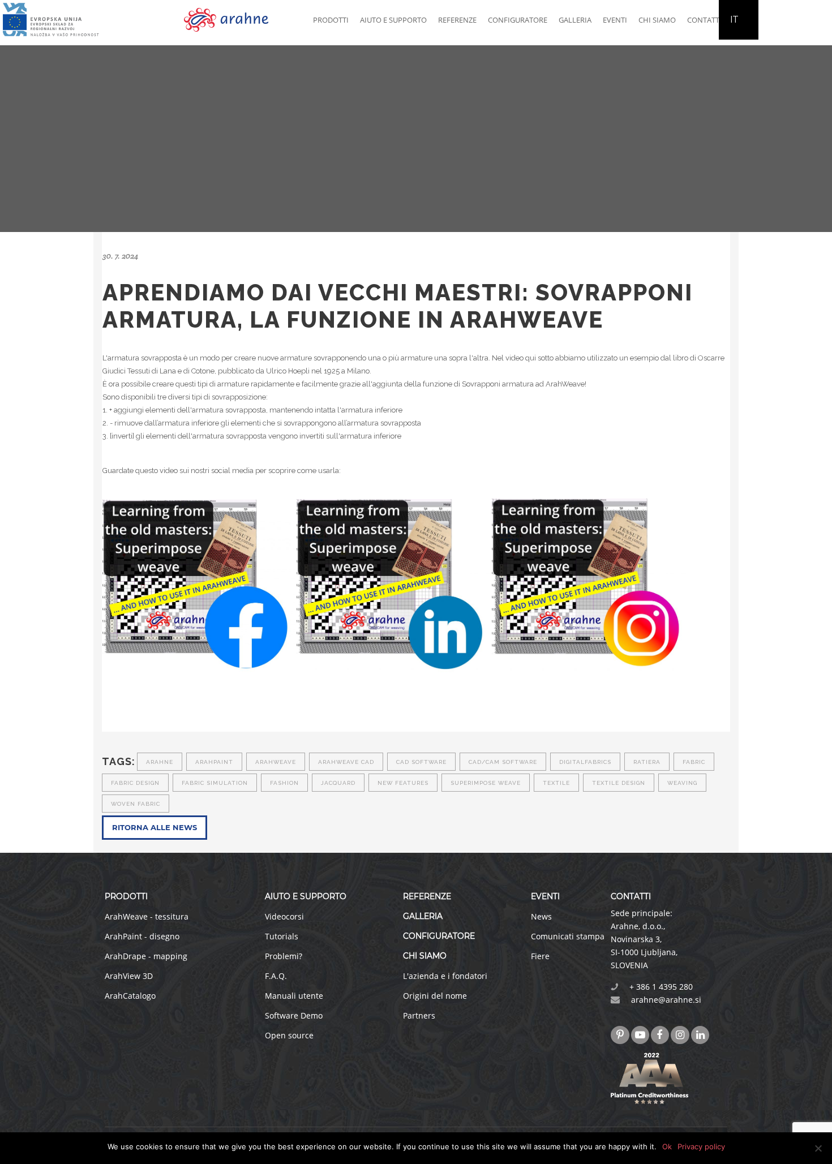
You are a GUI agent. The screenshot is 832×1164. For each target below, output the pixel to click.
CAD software (421, 762)
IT (734, 19)
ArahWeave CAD (346, 762)
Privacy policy (701, 1146)
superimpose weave (486, 783)
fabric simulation (215, 783)
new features (403, 783)
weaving (682, 783)
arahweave (275, 762)
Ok (667, 1146)
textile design (618, 783)
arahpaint (214, 762)
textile (556, 783)
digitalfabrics (585, 762)
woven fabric (135, 804)
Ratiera (647, 762)
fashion (284, 783)
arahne (159, 762)
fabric (694, 762)
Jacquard (338, 783)
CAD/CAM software (503, 762)
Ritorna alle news (154, 827)
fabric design (135, 783)
